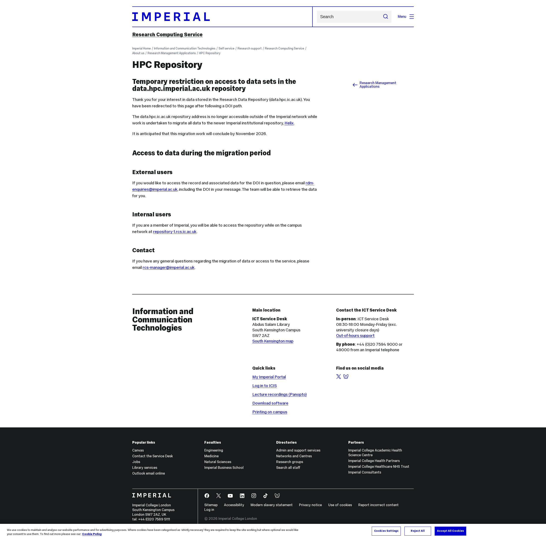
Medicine (211, 456)
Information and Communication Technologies (184, 48)
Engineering (213, 450)
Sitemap (211, 505)
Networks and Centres (294, 456)
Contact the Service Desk (152, 456)
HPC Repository (209, 53)
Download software (270, 403)
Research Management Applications (172, 53)
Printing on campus (269, 411)
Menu (402, 16)
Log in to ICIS (264, 385)
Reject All (417, 531)
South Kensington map (272, 341)
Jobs (136, 462)
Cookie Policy (92, 534)
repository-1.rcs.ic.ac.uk (174, 231)
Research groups (289, 462)
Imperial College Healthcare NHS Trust (378, 466)
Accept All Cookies (450, 531)
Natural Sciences (217, 462)
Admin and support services (298, 450)
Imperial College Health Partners (374, 461)
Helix (289, 122)
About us (138, 53)
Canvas (138, 450)
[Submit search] (385, 17)
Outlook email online (148, 473)
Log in (209, 509)
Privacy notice (310, 505)
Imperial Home (141, 48)
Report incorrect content (378, 505)
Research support (250, 48)
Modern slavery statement (272, 505)
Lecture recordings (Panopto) (279, 394)
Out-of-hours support (355, 335)
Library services (144, 467)
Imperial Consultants (364, 472)
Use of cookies (340, 505)
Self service (226, 48)
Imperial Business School (224, 467)
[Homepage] (222, 16)
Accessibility (234, 505)
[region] (273, 531)
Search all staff (288, 467)
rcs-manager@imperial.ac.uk (169, 267)
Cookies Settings (386, 531)
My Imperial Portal (269, 376)
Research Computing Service (167, 35)
